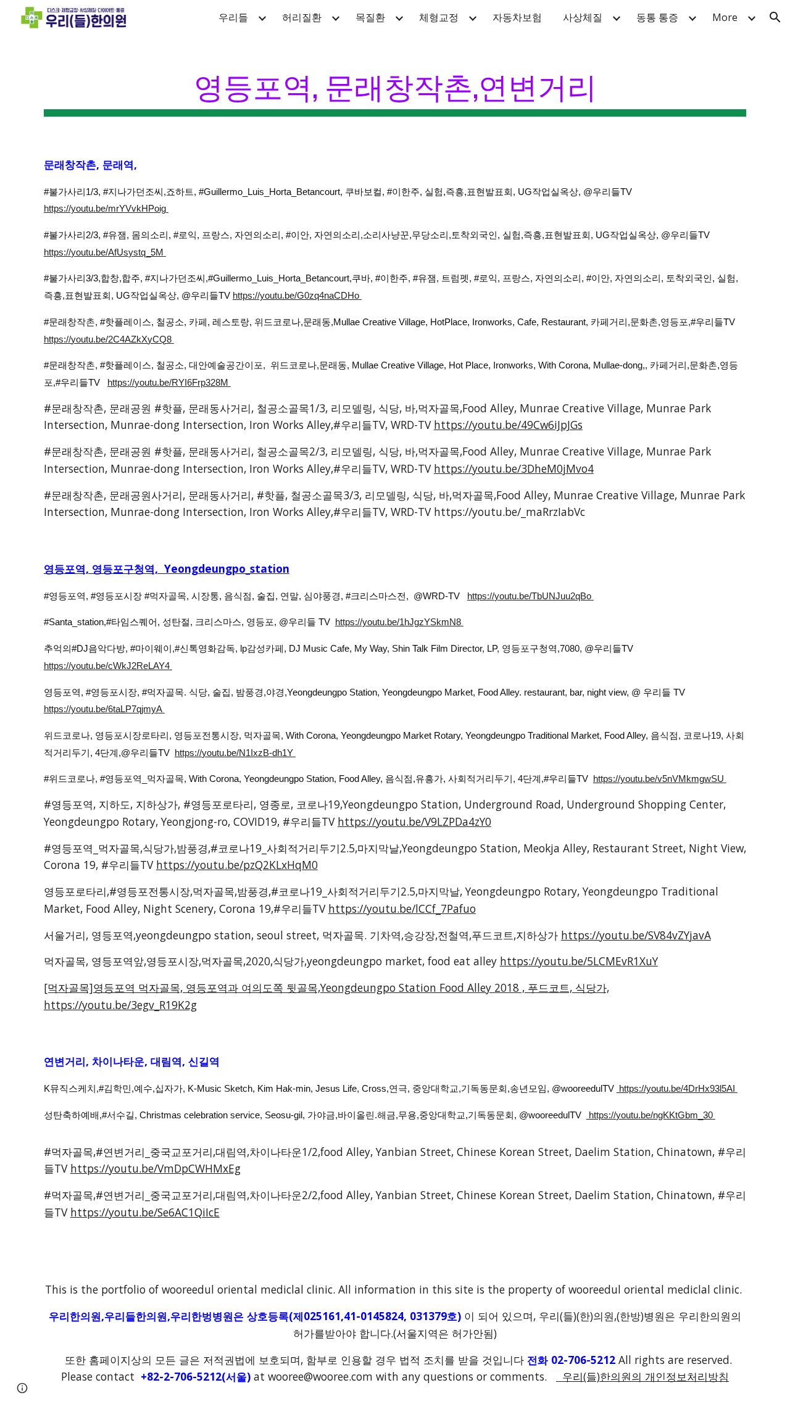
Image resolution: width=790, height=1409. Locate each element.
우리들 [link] (233, 17)
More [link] (725, 17)
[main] (395, 87)
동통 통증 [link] (657, 17)
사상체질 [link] (582, 17)
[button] (775, 17)
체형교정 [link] (439, 17)
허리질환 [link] (302, 17)
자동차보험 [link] (517, 17)
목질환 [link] (370, 17)
